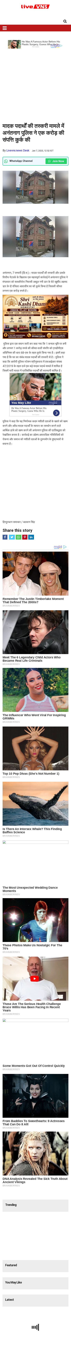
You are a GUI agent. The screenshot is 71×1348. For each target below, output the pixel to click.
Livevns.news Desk (17, 150)
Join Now (58, 161)
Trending (11, 1205)
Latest (9, 1299)
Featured (11, 1265)
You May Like (13, 1282)
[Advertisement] (35, 84)
